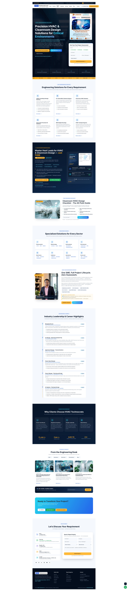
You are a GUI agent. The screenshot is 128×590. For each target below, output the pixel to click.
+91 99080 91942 (85, 6)
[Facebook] (36, 562)
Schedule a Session (66, 302)
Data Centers (63, 457)
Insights (70, 6)
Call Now (42, 509)
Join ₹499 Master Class (56, 50)
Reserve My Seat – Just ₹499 (41, 179)
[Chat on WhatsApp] (125, 587)
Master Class (58, 6)
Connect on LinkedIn (77, 302)
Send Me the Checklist (83, 217)
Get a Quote (38, 113)
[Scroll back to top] (125, 584)
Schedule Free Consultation (43, 50)
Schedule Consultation (94, 6)
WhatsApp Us (51, 509)
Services (54, 6)
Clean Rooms (56, 457)
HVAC (49, 457)
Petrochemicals (71, 457)
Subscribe (88, 489)
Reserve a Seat (78, 135)
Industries (62, 6)
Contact (78, 6)
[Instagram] (39, 562)
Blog (74, 6)
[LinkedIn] (41, 562)
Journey (66, 6)
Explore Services (39, 53)
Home (50, 6)
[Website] (44, 562)
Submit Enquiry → (77, 553)
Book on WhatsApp (55, 179)
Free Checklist (56, 577)
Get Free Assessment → (80, 61)
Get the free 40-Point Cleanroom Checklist (42, 56)
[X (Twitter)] (49, 562)
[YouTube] (47, 562)
